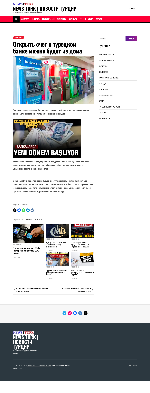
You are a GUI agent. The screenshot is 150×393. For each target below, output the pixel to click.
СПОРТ (90, 19)
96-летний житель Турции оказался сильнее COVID (76, 289)
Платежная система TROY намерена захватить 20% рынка (26, 251)
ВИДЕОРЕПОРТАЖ (106, 55)
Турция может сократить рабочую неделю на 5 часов (57, 273)
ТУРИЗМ (83, 19)
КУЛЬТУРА (73, 19)
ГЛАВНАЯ (132, 8)
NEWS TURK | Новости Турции (45, 8)
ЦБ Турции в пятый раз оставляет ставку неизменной (56, 245)
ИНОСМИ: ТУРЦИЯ (106, 60)
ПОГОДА (99, 19)
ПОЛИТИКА (36, 19)
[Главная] (16, 19)
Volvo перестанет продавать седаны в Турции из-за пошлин (80, 245)
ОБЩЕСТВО (25, 19)
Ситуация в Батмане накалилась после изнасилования (32, 289)
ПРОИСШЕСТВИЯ (48, 19)
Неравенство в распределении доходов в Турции (82, 273)
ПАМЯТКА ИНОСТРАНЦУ (109, 78)
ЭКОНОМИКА (61, 19)
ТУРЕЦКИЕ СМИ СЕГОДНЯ (109, 107)
